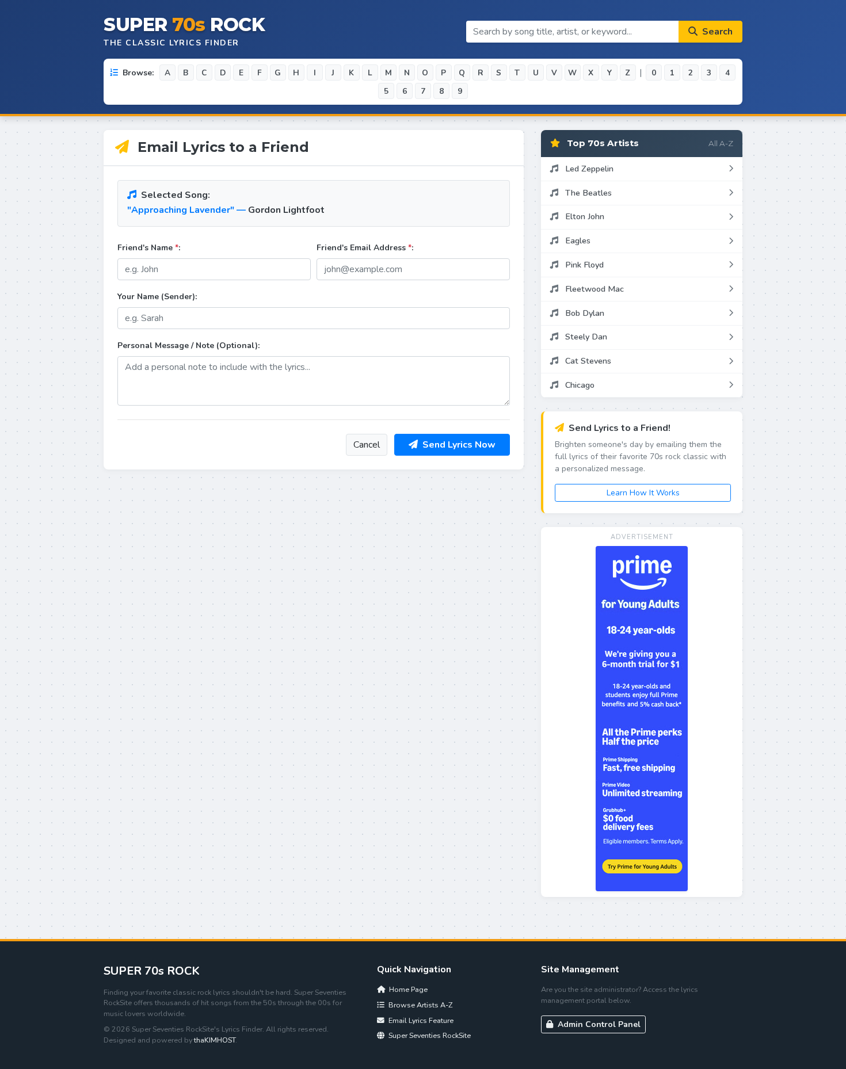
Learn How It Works (643, 492)
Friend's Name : (148, 247)
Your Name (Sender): (157, 296)
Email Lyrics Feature (420, 1020)
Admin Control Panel (598, 1024)
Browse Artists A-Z (419, 1005)
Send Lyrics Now (458, 444)
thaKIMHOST (214, 1040)
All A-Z (720, 143)
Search (716, 31)
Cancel (366, 444)
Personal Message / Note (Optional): (188, 345)
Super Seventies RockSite (429, 1035)
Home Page (407, 989)
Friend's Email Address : (365, 247)
